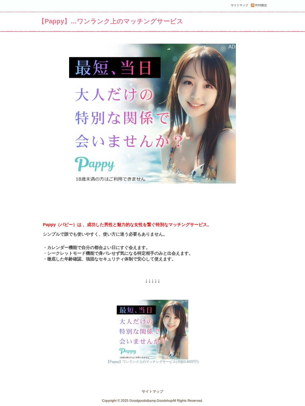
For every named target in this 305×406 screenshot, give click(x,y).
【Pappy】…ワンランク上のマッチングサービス (110, 21)
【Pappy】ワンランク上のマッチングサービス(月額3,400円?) (152, 362)
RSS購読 (261, 5)
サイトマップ (239, 5)
